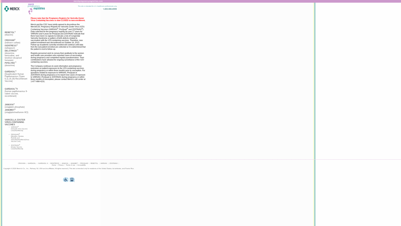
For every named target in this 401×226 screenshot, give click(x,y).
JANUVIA (65, 163)
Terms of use (70, 165)
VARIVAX (103, 163)
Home (54, 165)
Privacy (61, 165)
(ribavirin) (10, 33)
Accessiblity (81, 165)
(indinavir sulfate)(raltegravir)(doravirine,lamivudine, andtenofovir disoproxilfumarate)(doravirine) (13, 53)
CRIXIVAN (21, 163)
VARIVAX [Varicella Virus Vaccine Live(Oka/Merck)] (19, 128)
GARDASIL (32, 163)
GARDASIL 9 (43, 163)
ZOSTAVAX (113, 163)
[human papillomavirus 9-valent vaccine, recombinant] (16, 92)
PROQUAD (84, 163)
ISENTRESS (54, 163)
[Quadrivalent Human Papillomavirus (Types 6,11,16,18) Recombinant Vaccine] (16, 76)
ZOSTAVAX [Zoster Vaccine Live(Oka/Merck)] (17, 147)
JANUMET (74, 163)
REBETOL (94, 163)
